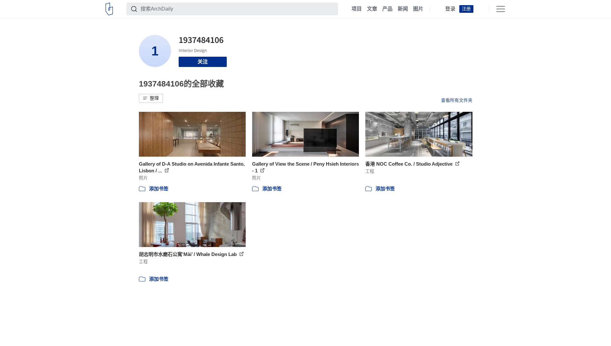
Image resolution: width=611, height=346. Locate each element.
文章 (372, 8)
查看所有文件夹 (456, 100)
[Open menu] (501, 9)
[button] (151, 98)
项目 (357, 8)
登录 (450, 8)
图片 (418, 8)
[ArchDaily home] (109, 9)
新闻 (403, 8)
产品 (387, 8)
